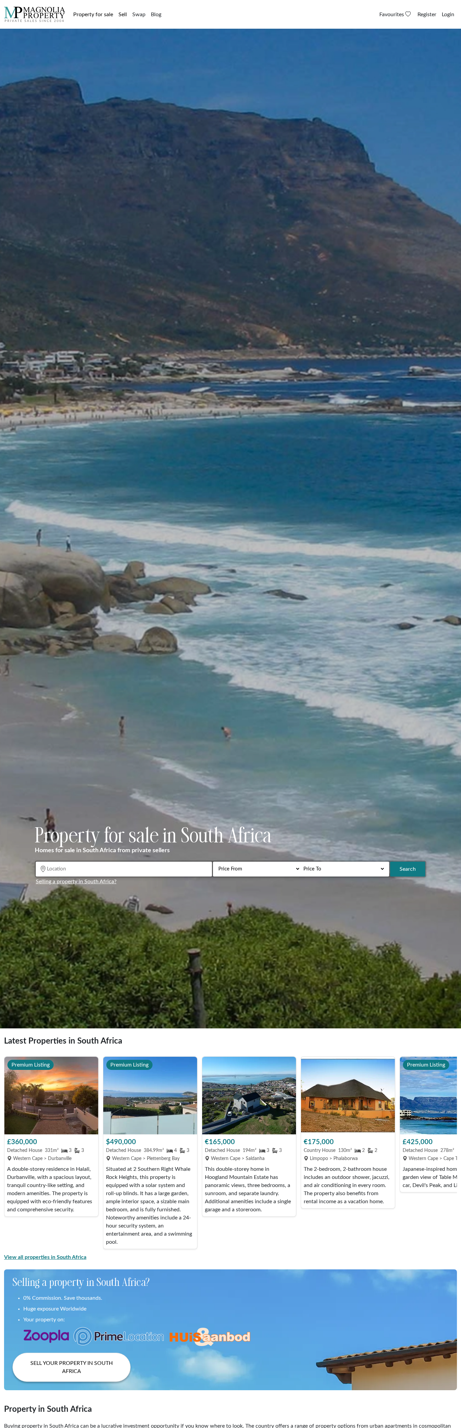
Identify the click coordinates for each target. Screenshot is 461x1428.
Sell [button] (122, 14)
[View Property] (51, 1095)
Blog (156, 14)
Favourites (392, 14)
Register (426, 14)
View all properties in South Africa (45, 1257)
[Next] (448, 1153)
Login (448, 14)
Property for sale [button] (93, 14)
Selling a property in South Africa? (76, 881)
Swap (138, 14)
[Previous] (12, 1153)
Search (408, 869)
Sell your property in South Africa (71, 1367)
